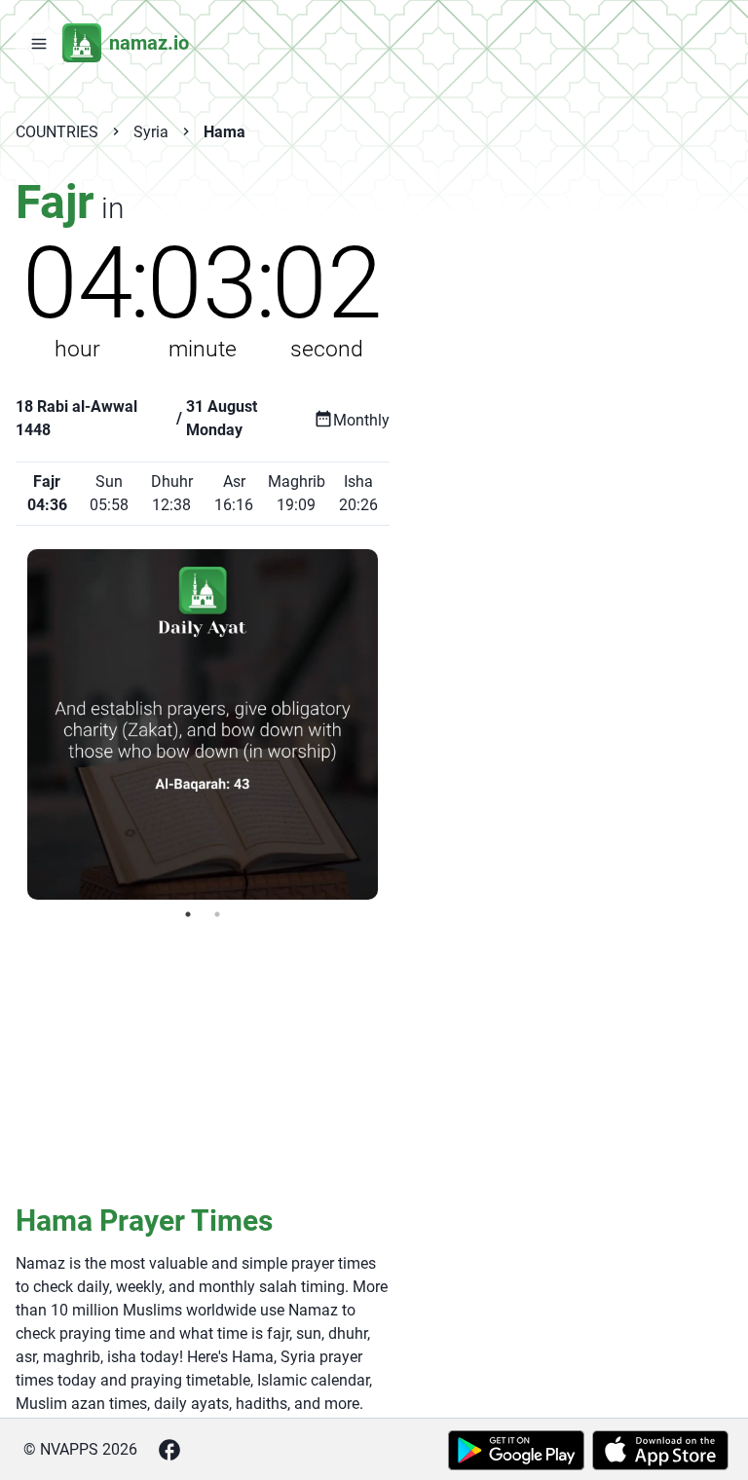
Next (392, 724)
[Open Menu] (39, 42)
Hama (224, 132)
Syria (150, 132)
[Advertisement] (202, 1060)
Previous (12, 724)
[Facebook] (169, 1449)
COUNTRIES (57, 132)
